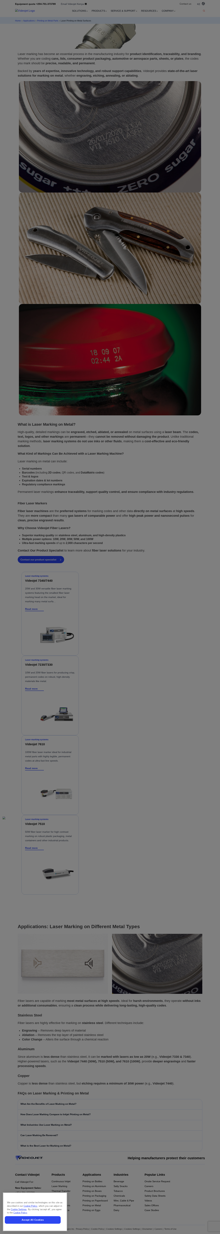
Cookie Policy (30, 1206)
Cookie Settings (19, 1209)
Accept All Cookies (33, 1220)
